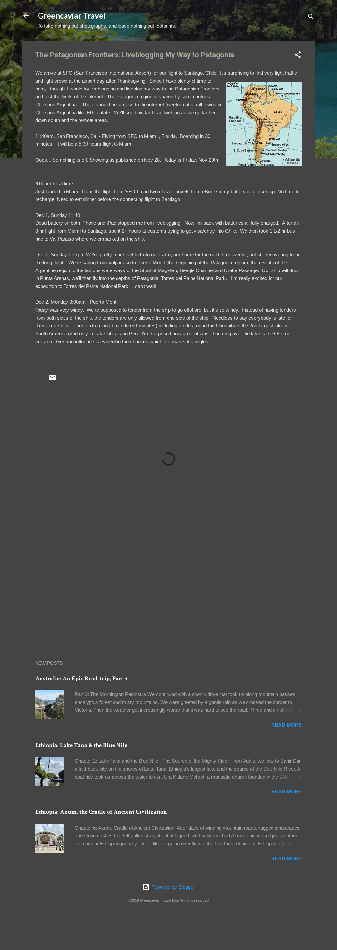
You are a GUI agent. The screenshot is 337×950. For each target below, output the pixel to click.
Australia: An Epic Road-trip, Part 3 (81, 678)
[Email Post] (52, 380)
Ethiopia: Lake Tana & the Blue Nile (81, 745)
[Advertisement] (168, 587)
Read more (286, 725)
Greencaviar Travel (72, 15)
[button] (298, 56)
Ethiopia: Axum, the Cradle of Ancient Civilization (101, 812)
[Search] (311, 18)
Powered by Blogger (172, 887)
